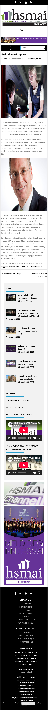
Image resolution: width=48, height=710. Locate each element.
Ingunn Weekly (25, 607)
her (22, 407)
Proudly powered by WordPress (15, 703)
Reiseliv (20, 264)
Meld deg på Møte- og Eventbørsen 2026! (27, 362)
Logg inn (26, 632)
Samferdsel (29, 264)
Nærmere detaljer (27, 700)
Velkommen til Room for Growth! (28, 347)
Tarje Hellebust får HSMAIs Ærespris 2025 (27, 296)
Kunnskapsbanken (26, 613)
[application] (24, 430)
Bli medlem (26, 604)
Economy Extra (13, 267)
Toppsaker (39, 264)
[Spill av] (9, 438)
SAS (27, 267)
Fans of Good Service (26, 620)
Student (26, 617)
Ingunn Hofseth (25, 672)
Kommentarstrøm (26, 639)
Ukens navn (26, 610)
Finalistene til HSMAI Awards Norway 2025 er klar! (28, 331)
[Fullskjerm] (38, 438)
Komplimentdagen (26, 623)
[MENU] (12, 48)
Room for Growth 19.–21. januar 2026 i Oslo (28, 377)
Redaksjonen (34, 58)
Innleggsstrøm (26, 636)
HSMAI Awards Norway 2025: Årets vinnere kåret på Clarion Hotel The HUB (28, 313)
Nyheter (12, 264)
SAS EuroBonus (36, 267)
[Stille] (34, 438)
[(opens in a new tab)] (11, 297)
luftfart (22, 267)
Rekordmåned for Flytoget (11, 274)
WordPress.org (26, 642)
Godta (28, 703)
